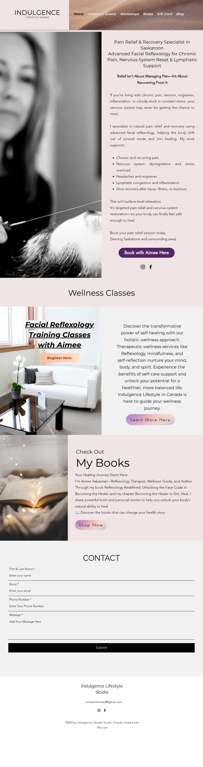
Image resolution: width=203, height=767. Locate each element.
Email (13, 584)
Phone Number (19, 599)
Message (15, 614)
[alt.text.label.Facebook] (150, 267)
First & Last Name (21, 568)
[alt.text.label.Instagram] (143, 267)
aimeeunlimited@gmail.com (103, 702)
